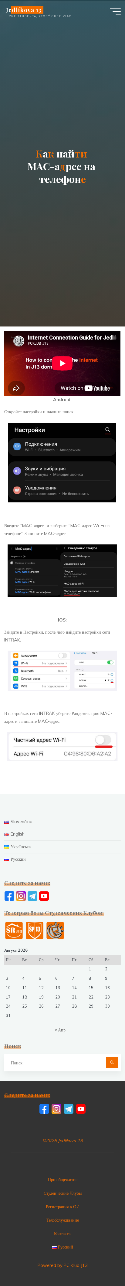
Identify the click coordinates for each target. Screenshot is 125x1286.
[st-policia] (34, 930)
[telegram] (32, 895)
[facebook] (9, 895)
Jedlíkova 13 (23, 10)
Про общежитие (62, 1179)
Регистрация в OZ (62, 1207)
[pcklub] (55, 930)
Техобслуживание (62, 1220)
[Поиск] (111, 1062)
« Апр (60, 1030)
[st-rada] (14, 930)
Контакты (62, 1233)
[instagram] (21, 895)
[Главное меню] (115, 11)
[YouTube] (44, 895)
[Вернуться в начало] (101, 1262)
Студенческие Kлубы (63, 1193)
